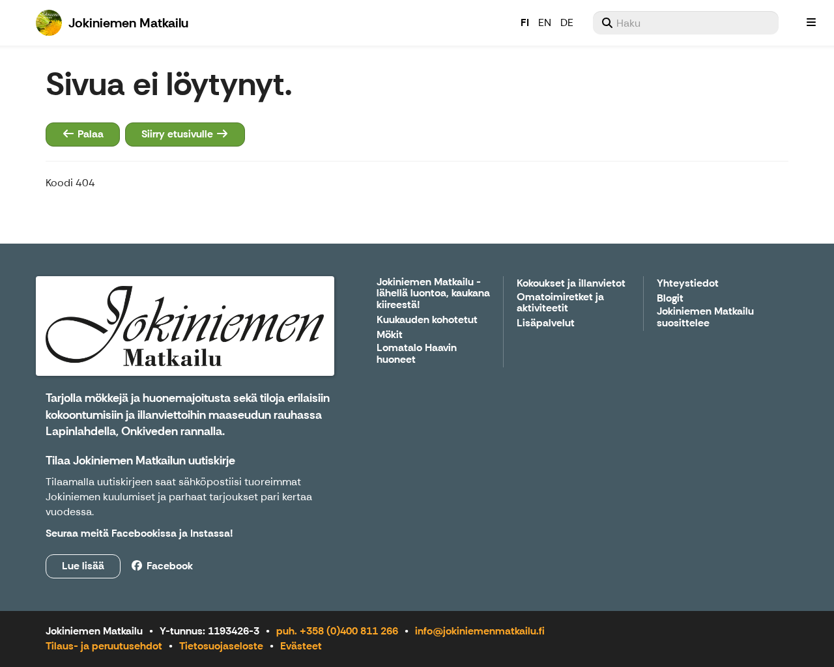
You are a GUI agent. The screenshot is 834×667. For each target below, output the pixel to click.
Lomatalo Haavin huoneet (417, 354)
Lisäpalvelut (546, 323)
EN (544, 22)
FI (525, 22)
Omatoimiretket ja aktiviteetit (560, 303)
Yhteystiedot (688, 283)
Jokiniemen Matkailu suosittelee (705, 317)
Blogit (670, 298)
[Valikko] (811, 23)
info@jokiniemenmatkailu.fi (480, 631)
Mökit (390, 335)
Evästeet (301, 646)
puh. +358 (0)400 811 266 (337, 631)
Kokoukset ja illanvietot (571, 283)
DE (566, 22)
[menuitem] (686, 23)
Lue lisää (83, 566)
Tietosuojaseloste (221, 646)
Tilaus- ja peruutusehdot (104, 646)
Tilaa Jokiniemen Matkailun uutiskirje (140, 460)
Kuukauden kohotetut (427, 320)
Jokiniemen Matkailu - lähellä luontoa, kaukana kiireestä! (433, 293)
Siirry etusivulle (178, 134)
